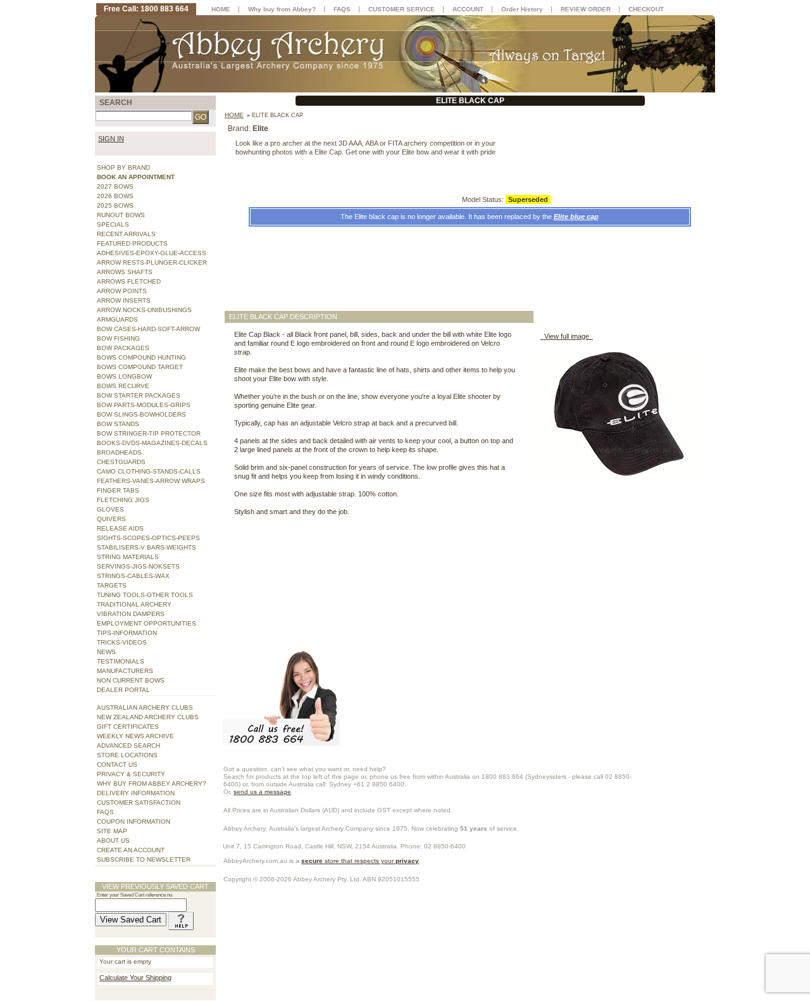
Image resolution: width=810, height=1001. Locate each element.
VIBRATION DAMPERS (131, 613)
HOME (220, 9)
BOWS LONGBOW (124, 376)
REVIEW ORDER (586, 9)
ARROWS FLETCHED (129, 281)
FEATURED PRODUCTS (132, 243)
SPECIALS (113, 224)
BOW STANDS (118, 423)
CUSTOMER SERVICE (401, 9)
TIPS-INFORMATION (127, 632)
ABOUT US (113, 840)
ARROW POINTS (122, 290)
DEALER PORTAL (123, 689)
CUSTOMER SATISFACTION (138, 802)
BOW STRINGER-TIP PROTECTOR (149, 433)
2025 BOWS (115, 205)
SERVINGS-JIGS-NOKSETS (138, 566)
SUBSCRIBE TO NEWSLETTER (143, 859)
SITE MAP (112, 831)
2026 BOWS (115, 195)
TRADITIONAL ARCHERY (134, 604)
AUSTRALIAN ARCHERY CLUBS (145, 707)
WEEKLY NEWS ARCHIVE (135, 736)
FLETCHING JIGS (123, 499)
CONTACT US (117, 764)
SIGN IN (111, 138)
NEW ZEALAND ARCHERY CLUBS (148, 717)
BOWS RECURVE (123, 385)
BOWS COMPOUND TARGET (140, 366)
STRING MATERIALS (128, 556)
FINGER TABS (118, 490)
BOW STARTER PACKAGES (138, 395)
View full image (566, 336)
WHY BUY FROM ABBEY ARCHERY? (151, 783)
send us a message (262, 791)
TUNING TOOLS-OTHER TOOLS (145, 594)
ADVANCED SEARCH (128, 745)
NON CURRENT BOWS (131, 680)
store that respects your (360, 860)
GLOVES (110, 509)
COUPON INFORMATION (133, 821)
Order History (522, 9)
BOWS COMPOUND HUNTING (141, 357)
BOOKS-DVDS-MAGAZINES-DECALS (152, 442)
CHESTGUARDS (121, 461)
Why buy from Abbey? (282, 9)
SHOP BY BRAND (123, 167)
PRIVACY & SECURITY (131, 774)
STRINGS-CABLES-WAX (133, 575)
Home (234, 114)
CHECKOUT (646, 9)
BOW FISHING (118, 338)
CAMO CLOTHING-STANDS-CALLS (149, 471)
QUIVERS (111, 518)
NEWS (106, 651)
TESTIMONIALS (120, 661)
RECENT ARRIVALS (126, 233)
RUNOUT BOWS (121, 214)
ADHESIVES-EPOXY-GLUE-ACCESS (151, 252)
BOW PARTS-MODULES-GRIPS (143, 404)
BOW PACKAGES (123, 347)
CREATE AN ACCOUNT (131, 850)
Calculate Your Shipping (135, 977)
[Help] (181, 920)
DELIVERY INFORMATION (136, 793)
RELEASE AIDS (120, 528)
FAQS (105, 812)
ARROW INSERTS (124, 300)
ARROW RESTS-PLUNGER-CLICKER (152, 262)
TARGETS (112, 585)
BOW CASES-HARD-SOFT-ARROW (148, 328)
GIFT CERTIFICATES (128, 726)
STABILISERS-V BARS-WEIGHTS (146, 547)
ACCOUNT (467, 9)
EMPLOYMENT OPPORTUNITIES (146, 623)
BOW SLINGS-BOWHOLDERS (141, 414)
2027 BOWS (115, 186)
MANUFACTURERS (125, 670)
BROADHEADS (119, 452)
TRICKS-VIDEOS (122, 642)
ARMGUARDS (117, 319)
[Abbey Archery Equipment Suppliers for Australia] (405, 53)
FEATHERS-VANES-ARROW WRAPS (151, 480)
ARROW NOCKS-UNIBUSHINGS (144, 309)
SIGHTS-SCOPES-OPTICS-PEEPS (148, 537)
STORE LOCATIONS (127, 755)
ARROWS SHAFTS (125, 271)
